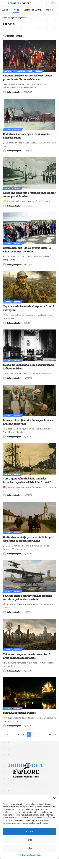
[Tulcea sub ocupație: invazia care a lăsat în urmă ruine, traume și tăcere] (29, 634)
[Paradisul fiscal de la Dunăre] (29, 693)
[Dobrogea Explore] (19, 3)
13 (55, 734)
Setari (29, 848)
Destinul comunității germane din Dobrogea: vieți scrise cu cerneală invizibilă (28, 538)
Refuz (29, 839)
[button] (54, 798)
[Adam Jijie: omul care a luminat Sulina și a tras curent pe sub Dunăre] (29, 173)
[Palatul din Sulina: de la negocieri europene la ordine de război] (29, 345)
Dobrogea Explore (14, 92)
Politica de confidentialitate (29, 855)
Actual (8, 71)
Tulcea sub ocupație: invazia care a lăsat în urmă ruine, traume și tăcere (27, 656)
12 (50, 734)
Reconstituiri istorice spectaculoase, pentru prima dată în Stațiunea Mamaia (27, 77)
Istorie (39, 71)
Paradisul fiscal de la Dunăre (19, 712)
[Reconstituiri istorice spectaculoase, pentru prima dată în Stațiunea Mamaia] (29, 56)
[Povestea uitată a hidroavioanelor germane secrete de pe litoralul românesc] (29, 576)
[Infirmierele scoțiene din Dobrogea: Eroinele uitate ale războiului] (29, 400)
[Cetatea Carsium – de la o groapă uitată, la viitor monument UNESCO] (29, 228)
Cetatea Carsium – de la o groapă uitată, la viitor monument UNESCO (27, 249)
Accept (29, 831)
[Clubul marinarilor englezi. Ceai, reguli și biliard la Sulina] (29, 114)
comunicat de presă (23, 71)
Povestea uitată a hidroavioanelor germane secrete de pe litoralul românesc (27, 597)
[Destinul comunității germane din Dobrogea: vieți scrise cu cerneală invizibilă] (29, 517)
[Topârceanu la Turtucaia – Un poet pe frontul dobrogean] (29, 287)
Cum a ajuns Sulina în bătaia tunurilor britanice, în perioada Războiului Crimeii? (27, 480)
